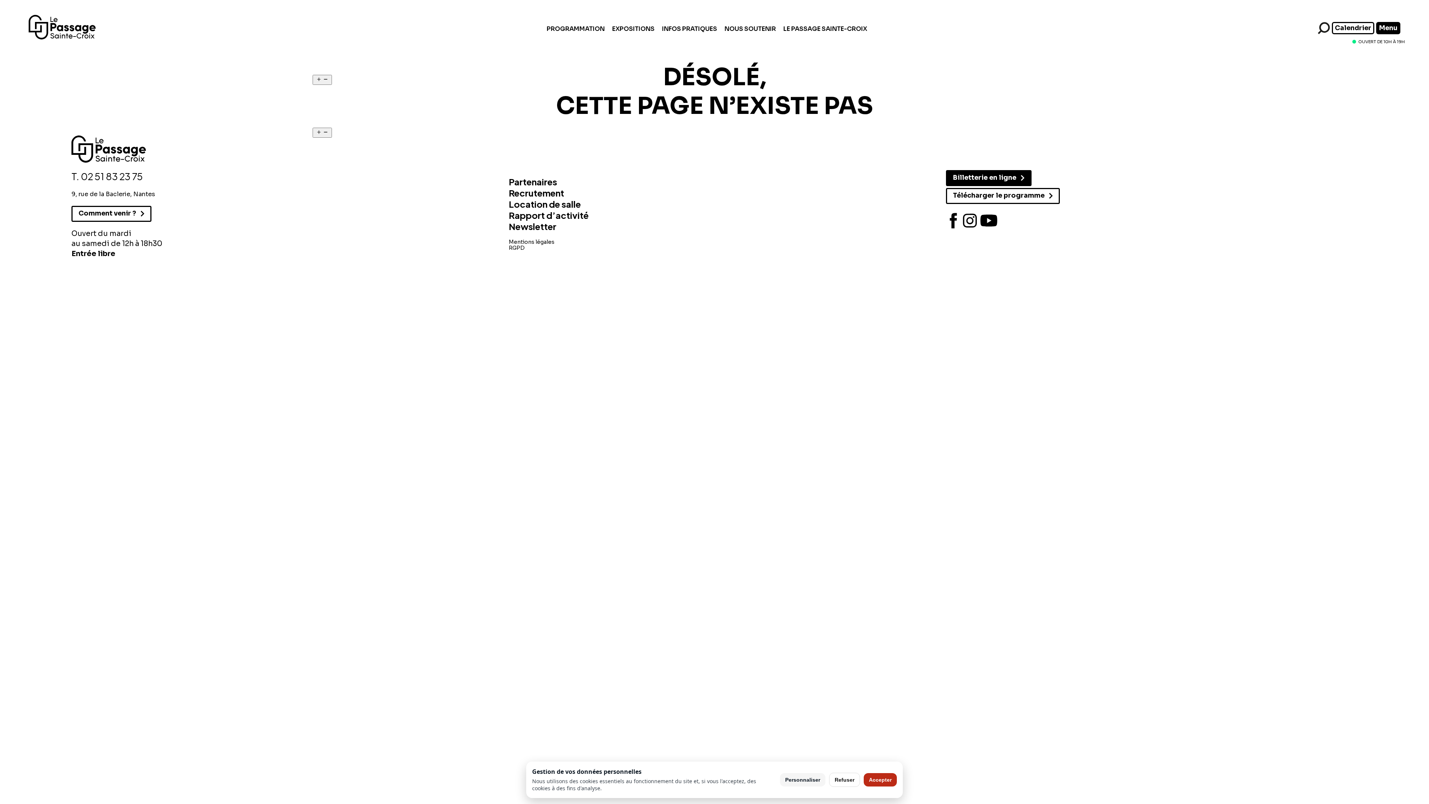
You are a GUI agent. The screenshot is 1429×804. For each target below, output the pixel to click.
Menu (1388, 28)
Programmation (576, 29)
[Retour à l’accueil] (62, 37)
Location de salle (545, 204)
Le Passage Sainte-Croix (825, 29)
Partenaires (533, 181)
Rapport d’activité (549, 215)
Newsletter (532, 226)
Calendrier (1353, 28)
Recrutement (536, 192)
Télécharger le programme (999, 195)
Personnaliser (802, 780)
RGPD (517, 248)
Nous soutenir (750, 29)
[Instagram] (970, 220)
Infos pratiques (689, 29)
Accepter (880, 780)
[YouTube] (988, 220)
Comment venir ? (107, 213)
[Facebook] (953, 220)
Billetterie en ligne (984, 177)
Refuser (844, 780)
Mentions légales (531, 242)
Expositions (633, 29)
